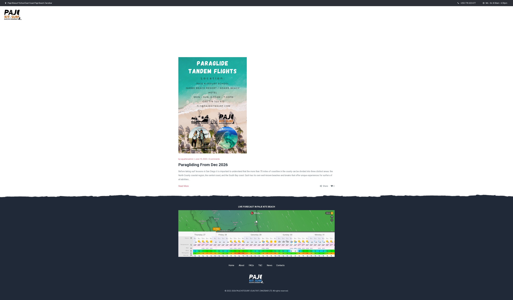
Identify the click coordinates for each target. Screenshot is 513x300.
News (269, 265)
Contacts (280, 265)
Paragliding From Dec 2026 (203, 164)
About (241, 265)
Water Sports (196, 150)
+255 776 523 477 (468, 3)
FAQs (251, 265)
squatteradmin (187, 159)
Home (309, 23)
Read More (183, 186)
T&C (260, 265)
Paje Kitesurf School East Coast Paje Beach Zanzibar (30, 3)
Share (325, 186)
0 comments (214, 159)
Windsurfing (209, 150)
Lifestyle (185, 150)
